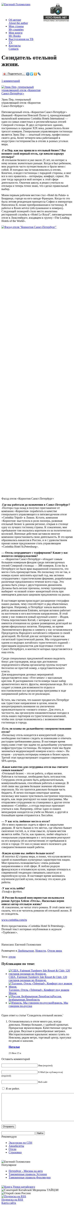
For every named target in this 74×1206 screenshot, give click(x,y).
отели (12, 956)
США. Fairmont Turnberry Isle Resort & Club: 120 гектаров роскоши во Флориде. (38, 978)
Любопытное (26, 950)
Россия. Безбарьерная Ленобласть (35, 998)
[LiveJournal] (39, 74)
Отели (12, 1149)
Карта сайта (8, 1202)
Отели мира (54, 950)
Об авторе (18, 21)
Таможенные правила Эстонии (28, 1174)
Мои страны (16, 28)
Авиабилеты (16, 1145)
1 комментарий (10, 80)
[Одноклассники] (35, 74)
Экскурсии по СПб (20, 1142)
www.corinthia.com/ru (14, 919)
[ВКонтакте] (28, 74)
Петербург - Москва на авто (26, 1171)
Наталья (14, 1046)
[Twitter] (32, 74)
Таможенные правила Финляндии (30, 1177)
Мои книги (15, 34)
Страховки (15, 1152)
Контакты (15, 47)
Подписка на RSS (12, 1199)
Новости (40, 950)
